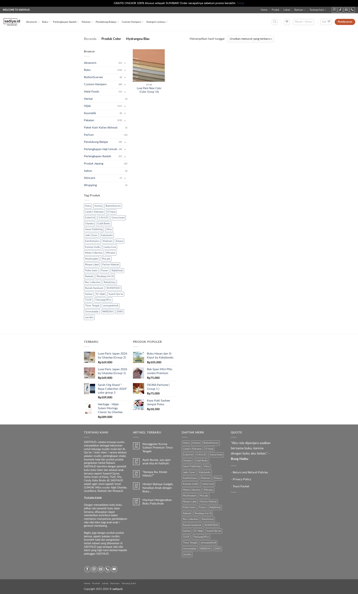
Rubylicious (110, 282)
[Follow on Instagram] (334, 9)
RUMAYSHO (113, 288)
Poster (104, 270)
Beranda (90, 39)
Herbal (88, 98)
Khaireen (107, 241)
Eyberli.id (90, 218)
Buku (45, 22)
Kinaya (119, 241)
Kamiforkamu (92, 241)
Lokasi (286, 10)
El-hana (111, 212)
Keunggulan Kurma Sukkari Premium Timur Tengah (157, 448)
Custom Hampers (131, 22)
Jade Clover (91, 235)
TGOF (88, 300)
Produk (275, 10)
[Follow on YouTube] (114, 569)
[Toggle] (125, 63)
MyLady (106, 259)
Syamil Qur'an (116, 294)
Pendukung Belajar (106, 22)
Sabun (88, 170)
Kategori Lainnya (155, 22)
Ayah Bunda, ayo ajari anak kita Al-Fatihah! (156, 461)
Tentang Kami (317, 10)
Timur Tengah (92, 306)
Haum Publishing (94, 229)
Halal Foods (91, 91)
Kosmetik (90, 113)
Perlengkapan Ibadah (64, 22)
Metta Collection (94, 253)
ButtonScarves (93, 77)
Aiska (88, 206)
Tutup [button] (240, 3)
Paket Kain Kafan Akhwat (100, 127)
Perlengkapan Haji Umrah (100, 149)
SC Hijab (100, 294)
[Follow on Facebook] (87, 569)
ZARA (120, 312)
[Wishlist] (287, 22)
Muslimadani (91, 259)
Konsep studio (92, 247)
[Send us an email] (346, 9)
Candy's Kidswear (94, 212)
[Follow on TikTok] (340, 9)
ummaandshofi (110, 306)
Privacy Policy (242, 479)
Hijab (87, 105)
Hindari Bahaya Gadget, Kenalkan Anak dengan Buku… (157, 488)
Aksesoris (31, 22)
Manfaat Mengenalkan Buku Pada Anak (157, 502)
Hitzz (109, 229)
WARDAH (107, 312)
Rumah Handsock (94, 288)
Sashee (88, 294)
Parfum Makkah (110, 265)
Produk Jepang (93, 163)
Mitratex (110, 253)
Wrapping (90, 185)
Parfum (89, 134)
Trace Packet (241, 486)
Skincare (89, 177)
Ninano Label (92, 265)
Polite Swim (91, 270)
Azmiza (98, 206)
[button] (275, 22)
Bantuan (298, 10)
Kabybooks (107, 235)
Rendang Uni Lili (105, 276)
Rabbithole (117, 270)
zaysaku (89, 317)
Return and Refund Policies (250, 472)
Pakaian (86, 22)
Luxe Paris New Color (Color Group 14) (149, 90)
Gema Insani (118, 218)
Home (264, 10)
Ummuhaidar (92, 312)
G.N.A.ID (103, 218)
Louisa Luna (110, 247)
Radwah (89, 276)
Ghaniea (89, 223)
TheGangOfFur (103, 300)
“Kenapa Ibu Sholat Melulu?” (154, 474)
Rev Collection (92, 282)
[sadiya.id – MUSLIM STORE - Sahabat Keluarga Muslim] (12, 22)
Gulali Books (103, 223)
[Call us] (352, 9)
